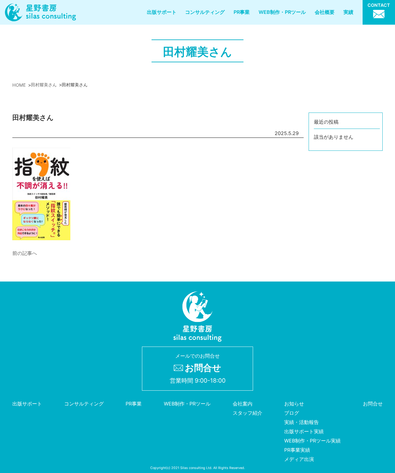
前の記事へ (24, 253)
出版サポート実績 (304, 431)
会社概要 (325, 12)
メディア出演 (299, 459)
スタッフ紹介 (247, 413)
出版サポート (162, 12)
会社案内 (242, 404)
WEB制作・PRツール (282, 12)
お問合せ (373, 404)
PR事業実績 (297, 450)
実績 (348, 12)
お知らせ (294, 404)
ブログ (291, 413)
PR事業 (242, 12)
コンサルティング (205, 12)
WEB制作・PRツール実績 (312, 441)
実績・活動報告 (301, 422)
